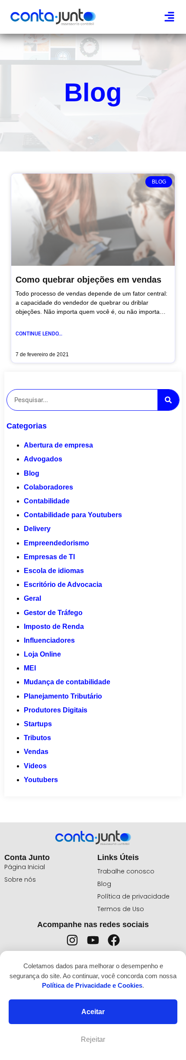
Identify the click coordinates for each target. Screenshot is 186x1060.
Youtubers (41, 779)
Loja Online (42, 654)
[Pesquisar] (168, 400)
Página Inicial (24, 867)
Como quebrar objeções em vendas (88, 279)
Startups (38, 724)
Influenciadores (49, 640)
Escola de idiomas (54, 570)
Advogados (43, 459)
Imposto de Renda (54, 626)
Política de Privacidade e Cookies (92, 985)
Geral (32, 598)
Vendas (36, 751)
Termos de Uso (120, 909)
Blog (31, 473)
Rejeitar (93, 1039)
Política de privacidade (133, 896)
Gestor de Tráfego (53, 612)
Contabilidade (47, 501)
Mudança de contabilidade (67, 682)
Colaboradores (48, 487)
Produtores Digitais (55, 710)
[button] (169, 17)
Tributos (37, 737)
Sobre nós (20, 879)
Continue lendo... (39, 334)
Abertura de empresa (58, 445)
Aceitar (93, 1011)
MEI (30, 668)
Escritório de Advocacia (63, 584)
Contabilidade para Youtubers (73, 515)
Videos (35, 766)
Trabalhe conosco (125, 871)
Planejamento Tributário (63, 696)
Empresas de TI (49, 557)
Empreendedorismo (56, 543)
